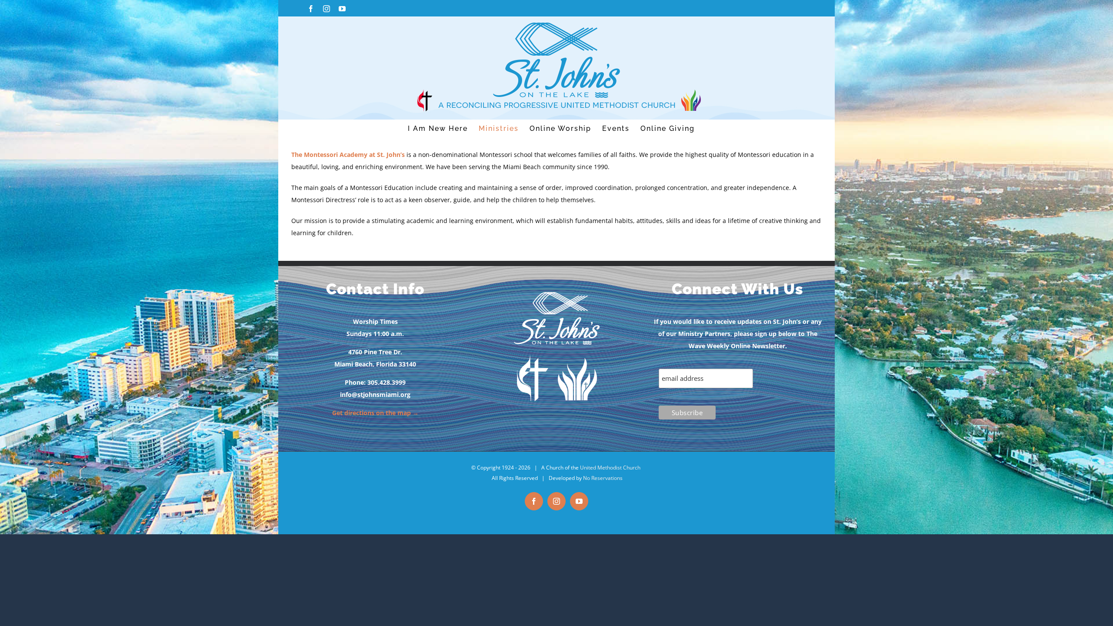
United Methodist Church (610, 467)
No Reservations (603, 478)
